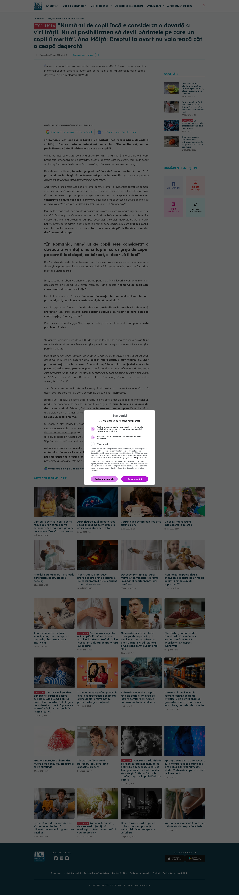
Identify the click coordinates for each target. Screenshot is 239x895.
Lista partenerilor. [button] (140, 457)
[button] (119, 444)
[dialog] (119, 447)
